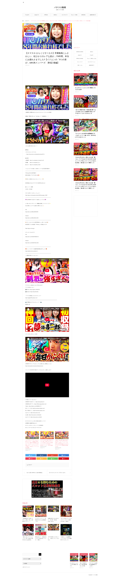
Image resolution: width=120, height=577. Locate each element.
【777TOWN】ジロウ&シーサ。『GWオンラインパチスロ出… (53, 538)
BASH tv (55, 14)
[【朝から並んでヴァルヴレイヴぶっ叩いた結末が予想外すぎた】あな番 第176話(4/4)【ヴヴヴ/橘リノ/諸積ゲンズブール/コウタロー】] (28, 529)
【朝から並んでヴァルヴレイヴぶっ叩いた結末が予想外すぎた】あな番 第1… (27, 538)
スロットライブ (79, 61)
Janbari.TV (36, 14)
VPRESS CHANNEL (46, 15)
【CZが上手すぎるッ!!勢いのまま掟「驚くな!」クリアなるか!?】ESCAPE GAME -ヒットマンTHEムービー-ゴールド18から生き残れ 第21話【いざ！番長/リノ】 (85, 160)
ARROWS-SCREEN (83, 15)
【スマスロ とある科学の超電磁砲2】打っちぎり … (93, 564)
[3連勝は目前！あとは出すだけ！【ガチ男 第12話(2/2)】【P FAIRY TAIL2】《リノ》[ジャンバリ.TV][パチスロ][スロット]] (53, 511)
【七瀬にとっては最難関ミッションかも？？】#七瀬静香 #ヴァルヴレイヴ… (66, 538)
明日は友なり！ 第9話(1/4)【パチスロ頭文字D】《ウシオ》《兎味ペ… (40, 538)
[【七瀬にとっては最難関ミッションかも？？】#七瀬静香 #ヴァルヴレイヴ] (66, 529)
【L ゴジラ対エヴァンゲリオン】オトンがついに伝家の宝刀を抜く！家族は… (66, 520)
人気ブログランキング (26, 567)
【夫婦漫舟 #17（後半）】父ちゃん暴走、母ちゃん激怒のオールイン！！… (27, 520)
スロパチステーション (65, 15)
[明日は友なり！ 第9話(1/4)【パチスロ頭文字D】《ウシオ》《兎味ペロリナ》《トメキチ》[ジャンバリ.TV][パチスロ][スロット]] (40, 529)
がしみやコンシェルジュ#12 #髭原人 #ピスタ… (74, 564)
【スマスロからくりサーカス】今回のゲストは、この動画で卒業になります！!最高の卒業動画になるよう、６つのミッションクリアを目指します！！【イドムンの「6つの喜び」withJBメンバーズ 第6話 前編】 (32, 444)
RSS (23, 2)
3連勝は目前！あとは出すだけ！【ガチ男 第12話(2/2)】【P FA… (53, 520)
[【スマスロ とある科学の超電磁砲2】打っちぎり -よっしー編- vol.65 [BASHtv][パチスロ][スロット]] (93, 557)
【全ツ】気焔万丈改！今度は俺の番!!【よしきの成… (83, 564)
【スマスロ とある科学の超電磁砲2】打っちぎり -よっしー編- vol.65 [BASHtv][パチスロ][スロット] (85, 135)
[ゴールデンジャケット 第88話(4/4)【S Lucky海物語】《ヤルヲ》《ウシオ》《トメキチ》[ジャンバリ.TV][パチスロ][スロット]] (40, 511)
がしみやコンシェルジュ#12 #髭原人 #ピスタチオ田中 (85, 88)
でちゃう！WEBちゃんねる (74, 15)
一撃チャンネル (79, 65)
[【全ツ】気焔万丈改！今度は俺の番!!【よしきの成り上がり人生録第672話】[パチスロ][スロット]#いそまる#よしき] (84, 557)
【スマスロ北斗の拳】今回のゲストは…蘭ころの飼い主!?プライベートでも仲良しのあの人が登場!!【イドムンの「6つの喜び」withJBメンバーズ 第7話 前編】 (46, 443)
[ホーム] (22, 20)
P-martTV (27, 14)
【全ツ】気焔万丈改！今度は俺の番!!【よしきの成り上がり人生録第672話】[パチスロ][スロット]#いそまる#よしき (85, 111)
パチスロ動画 (60, 7)
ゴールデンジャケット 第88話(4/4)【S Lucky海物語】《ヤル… (40, 520)
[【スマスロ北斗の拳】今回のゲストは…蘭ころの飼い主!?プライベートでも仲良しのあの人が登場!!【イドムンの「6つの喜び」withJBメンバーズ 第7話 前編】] (47, 435)
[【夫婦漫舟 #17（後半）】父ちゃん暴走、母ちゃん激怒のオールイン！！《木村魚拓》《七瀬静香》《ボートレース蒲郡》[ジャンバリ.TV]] (28, 511)
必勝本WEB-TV (93, 14)
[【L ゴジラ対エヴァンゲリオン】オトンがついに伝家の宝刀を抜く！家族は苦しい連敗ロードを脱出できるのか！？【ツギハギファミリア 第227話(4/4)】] (66, 511)
